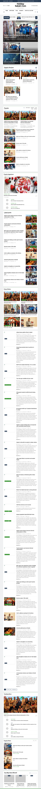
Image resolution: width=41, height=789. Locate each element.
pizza (17, 10)
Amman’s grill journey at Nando (22, 157)
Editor (18, 506)
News (5, 48)
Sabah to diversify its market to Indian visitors (26, 442)
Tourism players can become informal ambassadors (19, 720)
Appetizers (11, 10)
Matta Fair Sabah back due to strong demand (26, 489)
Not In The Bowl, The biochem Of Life (17, 200)
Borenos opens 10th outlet (21, 143)
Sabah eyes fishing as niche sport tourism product (25, 136)
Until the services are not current (10, 195)
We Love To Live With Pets (15, 208)
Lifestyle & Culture (29, 10)
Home (7, 10)
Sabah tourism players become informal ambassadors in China (16, 36)
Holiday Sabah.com (20, 5)
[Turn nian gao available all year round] (27, 18)
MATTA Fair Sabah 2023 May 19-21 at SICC (16, 16)
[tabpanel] (9, 781)
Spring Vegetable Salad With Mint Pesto (17, 204)
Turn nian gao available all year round (24, 378)
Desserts (21, 10)
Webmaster (8, 84)
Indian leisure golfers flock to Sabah (24, 332)
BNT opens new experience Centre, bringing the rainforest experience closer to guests (12, 98)
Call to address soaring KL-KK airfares (23, 150)
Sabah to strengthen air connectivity (23, 164)
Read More (18, 344)
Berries (19, 13)
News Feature (6, 32)
